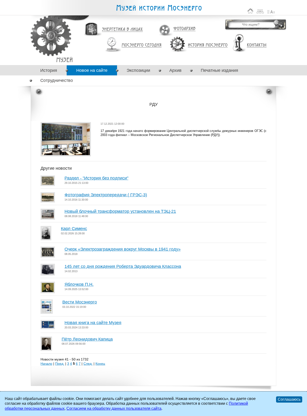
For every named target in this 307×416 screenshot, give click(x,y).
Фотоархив (184, 28)
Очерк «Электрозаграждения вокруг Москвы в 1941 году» (123, 249)
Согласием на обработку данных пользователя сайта (113, 408)
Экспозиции (138, 70)
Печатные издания (219, 70)
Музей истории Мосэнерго (158, 8)
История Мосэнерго (208, 45)
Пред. (59, 363)
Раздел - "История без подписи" (96, 178)
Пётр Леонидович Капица (87, 339)
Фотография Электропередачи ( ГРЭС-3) (106, 194)
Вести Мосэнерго (79, 302)
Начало (46, 363)
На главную (250, 11)
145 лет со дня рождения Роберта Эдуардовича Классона (123, 266)
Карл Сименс (74, 228)
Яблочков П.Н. (79, 284)
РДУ (64, 60)
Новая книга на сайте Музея (93, 322)
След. (88, 363)
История (48, 70)
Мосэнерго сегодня (141, 45)
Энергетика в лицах (122, 29)
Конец (100, 363)
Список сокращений (271, 11)
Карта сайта (260, 11)
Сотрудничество (56, 80)
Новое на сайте (91, 70)
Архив (175, 70)
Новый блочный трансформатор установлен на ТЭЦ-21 (120, 211)
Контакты (257, 45)
